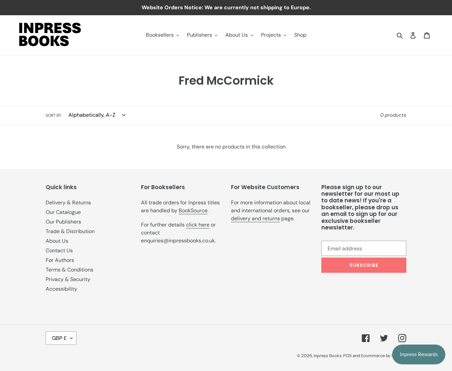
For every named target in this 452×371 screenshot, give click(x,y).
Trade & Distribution (70, 231)
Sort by (53, 115)
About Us (57, 240)
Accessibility (61, 288)
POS (347, 355)
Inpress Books (328, 355)
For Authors (60, 260)
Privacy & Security (68, 279)
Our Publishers (63, 221)
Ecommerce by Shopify (383, 355)
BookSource (193, 210)
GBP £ (59, 338)
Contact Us (59, 250)
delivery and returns (255, 218)
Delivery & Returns (68, 202)
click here (197, 224)
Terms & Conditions (69, 269)
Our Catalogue (63, 212)
